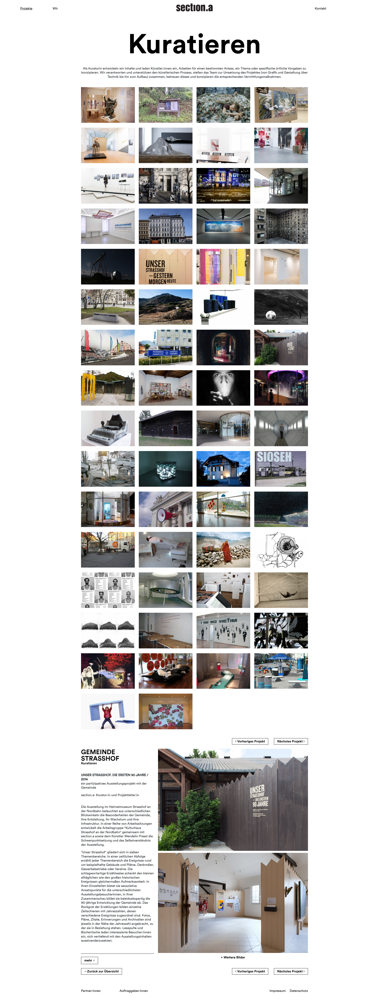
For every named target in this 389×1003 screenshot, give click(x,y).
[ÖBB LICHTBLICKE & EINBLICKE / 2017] (223, 186)
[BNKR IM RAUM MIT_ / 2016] (281, 266)
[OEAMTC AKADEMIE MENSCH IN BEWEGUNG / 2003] (223, 671)
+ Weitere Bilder (233, 957)
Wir (55, 8)
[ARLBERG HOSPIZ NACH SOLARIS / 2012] (281, 428)
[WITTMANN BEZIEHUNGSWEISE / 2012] (223, 428)
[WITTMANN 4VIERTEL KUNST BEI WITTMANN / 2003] (165, 711)
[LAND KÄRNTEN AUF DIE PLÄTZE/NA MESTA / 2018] (165, 186)
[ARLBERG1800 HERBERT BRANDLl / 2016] (223, 226)
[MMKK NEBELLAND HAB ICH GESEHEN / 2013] (165, 388)
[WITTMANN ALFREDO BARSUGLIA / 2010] (108, 509)
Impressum (278, 991)
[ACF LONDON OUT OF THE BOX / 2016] (223, 266)
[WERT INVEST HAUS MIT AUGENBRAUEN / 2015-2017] (165, 226)
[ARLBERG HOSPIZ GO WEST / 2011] (223, 469)
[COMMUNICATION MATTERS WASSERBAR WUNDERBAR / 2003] (281, 671)
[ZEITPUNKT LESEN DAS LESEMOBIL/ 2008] (108, 550)
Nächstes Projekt (290, 741)
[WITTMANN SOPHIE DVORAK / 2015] (223, 307)
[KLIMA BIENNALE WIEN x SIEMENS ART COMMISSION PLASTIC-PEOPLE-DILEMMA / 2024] (223, 105)
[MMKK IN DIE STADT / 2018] (108, 186)
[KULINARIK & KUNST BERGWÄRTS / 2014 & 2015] (281, 307)
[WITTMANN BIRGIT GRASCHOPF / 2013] (281, 388)
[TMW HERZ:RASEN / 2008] (281, 509)
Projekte (26, 8)
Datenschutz (299, 991)
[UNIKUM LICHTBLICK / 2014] (108, 388)
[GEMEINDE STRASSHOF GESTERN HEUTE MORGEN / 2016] (165, 266)
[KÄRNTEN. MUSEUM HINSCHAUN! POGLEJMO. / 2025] (108, 105)
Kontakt (320, 8)
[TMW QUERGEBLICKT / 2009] (165, 509)
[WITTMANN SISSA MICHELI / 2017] (281, 186)
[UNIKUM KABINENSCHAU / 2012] (165, 428)
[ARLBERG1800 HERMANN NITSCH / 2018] (281, 145)
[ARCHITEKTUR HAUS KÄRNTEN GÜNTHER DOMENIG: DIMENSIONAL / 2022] (165, 145)
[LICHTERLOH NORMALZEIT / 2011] (165, 469)
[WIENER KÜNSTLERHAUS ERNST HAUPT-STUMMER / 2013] (223, 388)
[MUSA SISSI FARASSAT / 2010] (281, 469)
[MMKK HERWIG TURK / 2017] (108, 226)
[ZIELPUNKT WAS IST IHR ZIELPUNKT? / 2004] (108, 671)
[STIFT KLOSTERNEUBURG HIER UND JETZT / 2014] (223, 347)
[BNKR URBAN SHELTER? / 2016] (281, 226)
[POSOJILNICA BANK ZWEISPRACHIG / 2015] (165, 347)
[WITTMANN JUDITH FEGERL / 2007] (281, 550)
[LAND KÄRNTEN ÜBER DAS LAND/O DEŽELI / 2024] (165, 105)
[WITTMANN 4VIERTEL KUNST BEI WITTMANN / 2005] (281, 630)
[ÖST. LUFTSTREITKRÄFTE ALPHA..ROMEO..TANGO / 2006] (281, 590)
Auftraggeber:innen (134, 991)
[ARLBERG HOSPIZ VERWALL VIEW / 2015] (108, 347)
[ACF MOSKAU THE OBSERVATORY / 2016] (108, 266)
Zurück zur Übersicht (102, 971)
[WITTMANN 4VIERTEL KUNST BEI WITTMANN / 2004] (165, 671)
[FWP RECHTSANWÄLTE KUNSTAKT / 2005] (223, 630)
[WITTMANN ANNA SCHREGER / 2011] (108, 469)
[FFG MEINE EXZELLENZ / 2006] (165, 590)
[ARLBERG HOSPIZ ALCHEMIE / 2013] (108, 428)
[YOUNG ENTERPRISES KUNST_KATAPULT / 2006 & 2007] (108, 590)
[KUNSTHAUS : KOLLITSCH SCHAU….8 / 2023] (108, 145)
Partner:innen (91, 991)
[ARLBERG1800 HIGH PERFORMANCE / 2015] (165, 307)
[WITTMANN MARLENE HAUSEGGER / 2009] (223, 509)
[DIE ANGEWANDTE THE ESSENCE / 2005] (165, 630)
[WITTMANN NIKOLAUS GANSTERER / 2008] (165, 550)
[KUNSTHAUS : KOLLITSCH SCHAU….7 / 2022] (223, 145)
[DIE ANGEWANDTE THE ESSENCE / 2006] (223, 590)
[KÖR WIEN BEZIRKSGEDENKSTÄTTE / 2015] (108, 307)
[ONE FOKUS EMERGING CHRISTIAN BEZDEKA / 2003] (108, 711)
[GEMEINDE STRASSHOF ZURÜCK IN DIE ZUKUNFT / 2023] (281, 105)
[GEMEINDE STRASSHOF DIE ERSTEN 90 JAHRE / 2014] (281, 347)
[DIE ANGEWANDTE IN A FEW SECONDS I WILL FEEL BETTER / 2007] (223, 550)
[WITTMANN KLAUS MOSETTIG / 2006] (108, 630)
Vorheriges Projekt (250, 741)
